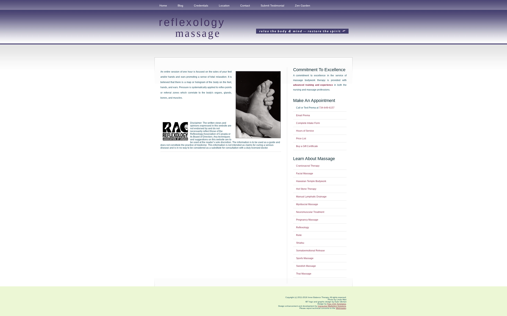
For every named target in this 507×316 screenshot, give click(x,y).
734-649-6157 (327, 107)
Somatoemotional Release (310, 250)
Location (224, 5)
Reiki (299, 235)
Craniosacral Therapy (307, 165)
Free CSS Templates (336, 304)
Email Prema (303, 115)
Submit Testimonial (272, 5)
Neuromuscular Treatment (310, 212)
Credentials (201, 5)
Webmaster (341, 308)
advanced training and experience (313, 85)
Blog (180, 5)
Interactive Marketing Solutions (332, 306)
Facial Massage (304, 173)
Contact (245, 5)
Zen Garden (302, 5)
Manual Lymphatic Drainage (311, 196)
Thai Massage (303, 273)
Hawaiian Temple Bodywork (311, 181)
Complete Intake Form (308, 123)
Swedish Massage (306, 266)
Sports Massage (305, 258)
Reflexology (302, 227)
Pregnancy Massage (307, 219)
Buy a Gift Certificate (307, 146)
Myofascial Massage (307, 204)
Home (163, 5)
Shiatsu (300, 242)
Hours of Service (305, 130)
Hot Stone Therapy (306, 189)
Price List (301, 138)
